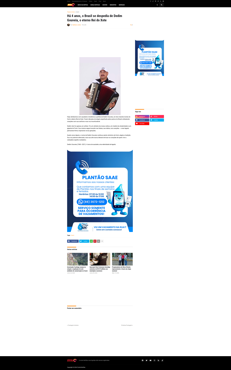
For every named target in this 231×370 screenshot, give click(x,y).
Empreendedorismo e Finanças (79, 1)
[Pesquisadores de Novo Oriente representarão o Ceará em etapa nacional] (122, 259)
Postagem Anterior (73, 325)
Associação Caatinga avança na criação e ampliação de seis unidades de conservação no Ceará (77, 269)
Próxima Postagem (126, 325)
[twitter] (158, 1)
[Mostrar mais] (102, 241)
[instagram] (150, 1)
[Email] (98, 241)
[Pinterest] (94, 241)
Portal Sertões (81, 367)
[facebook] (155, 1)
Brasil (104, 1)
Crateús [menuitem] (104, 5)
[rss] (160, 1)
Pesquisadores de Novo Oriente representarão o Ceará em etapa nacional (121, 269)
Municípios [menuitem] (113, 5)
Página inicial (71, 12)
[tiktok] (152, 1)
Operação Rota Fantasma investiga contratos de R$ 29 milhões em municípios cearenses (100, 269)
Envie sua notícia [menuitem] (83, 5)
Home (68, 1)
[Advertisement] (98, 42)
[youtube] (163, 1)
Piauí (100, 1)
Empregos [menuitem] (122, 5)
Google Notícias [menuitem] (95, 5)
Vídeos (90, 1)
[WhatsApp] (91, 241)
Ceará (95, 1)
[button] (157, 5)
